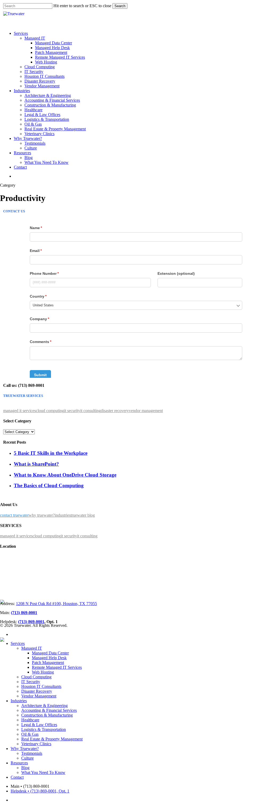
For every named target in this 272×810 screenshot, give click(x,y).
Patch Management (48, 662)
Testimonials (31, 753)
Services (18, 643)
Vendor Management (38, 696)
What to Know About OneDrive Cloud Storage (65, 475)
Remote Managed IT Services (57, 667)
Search (119, 6)
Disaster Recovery (36, 691)
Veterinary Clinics (36, 744)
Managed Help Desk (49, 657)
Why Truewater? (25, 748)
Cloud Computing (36, 677)
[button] (19, 410)
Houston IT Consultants (41, 686)
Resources (19, 763)
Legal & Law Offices (39, 724)
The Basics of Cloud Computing (49, 485)
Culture (27, 758)
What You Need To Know (43, 772)
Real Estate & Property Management (52, 739)
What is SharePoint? (36, 464)
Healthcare (30, 720)
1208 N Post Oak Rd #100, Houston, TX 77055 (56, 603)
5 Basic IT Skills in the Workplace (50, 453)
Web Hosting (43, 672)
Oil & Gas (30, 734)
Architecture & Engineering (44, 705)
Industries (19, 700)
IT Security (30, 681)
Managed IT (31, 648)
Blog (25, 767)
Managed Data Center (50, 653)
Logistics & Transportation (43, 729)
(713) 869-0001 (24, 612)
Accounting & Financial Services (49, 710)
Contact (17, 777)
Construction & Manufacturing (47, 715)
